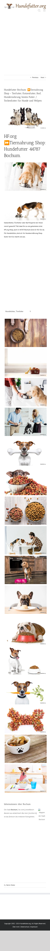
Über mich (16, 927)
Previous (35, 77)
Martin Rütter (10, 885)
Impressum (34, 927)
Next (42, 77)
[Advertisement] (25, 41)
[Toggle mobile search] (39, 10)
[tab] (14, 311)
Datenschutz (25, 927)
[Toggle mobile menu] (44, 10)
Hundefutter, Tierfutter (14, 311)
